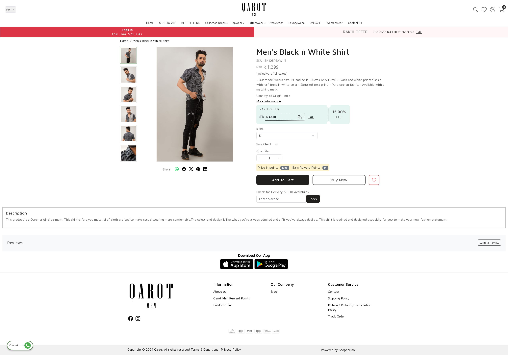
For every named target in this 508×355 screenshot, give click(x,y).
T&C (419, 32)
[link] (475, 9)
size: (259, 128)
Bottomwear (255, 22)
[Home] (254, 9)
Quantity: (263, 151)
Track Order (336, 316)
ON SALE (315, 22)
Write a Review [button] (489, 242)
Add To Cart (283, 180)
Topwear (236, 22)
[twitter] (191, 169)
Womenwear (334, 22)
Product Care (222, 305)
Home (150, 22)
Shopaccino (347, 350)
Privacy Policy (231, 349)
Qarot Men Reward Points (231, 298)
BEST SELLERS (190, 22)
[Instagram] (138, 319)
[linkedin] (205, 169)
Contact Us (355, 22)
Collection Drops (215, 22)
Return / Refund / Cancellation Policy (349, 307)
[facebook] (184, 169)
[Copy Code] (300, 116)
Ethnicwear (276, 22)
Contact (333, 291)
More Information (268, 101)
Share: (167, 169)
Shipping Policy (338, 298)
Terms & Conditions (204, 349)
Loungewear (296, 22)
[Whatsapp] (176, 169)
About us (219, 291)
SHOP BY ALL (167, 22)
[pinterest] (198, 169)
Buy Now (339, 180)
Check (313, 199)
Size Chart (264, 144)
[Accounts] (493, 9)
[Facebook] (130, 319)
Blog (274, 291)
